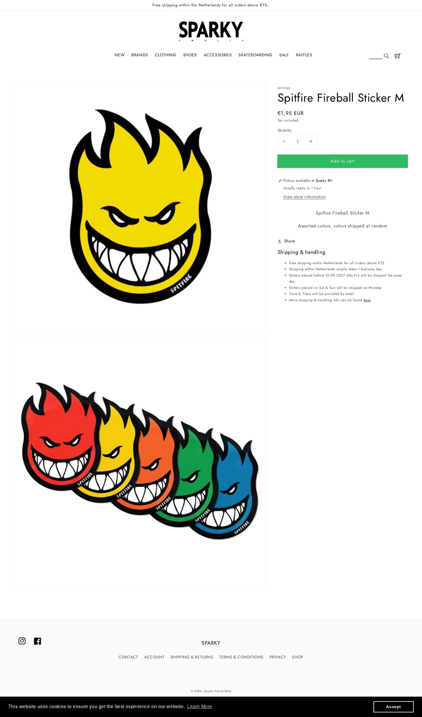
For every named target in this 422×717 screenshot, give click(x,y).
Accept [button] (393, 706)
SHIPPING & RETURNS (192, 657)
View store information (304, 197)
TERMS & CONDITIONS (241, 657)
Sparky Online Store (217, 691)
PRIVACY (278, 657)
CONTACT (128, 657)
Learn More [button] (199, 706)
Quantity (284, 130)
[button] (379, 56)
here (367, 300)
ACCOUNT (154, 657)
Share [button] (289, 241)
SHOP (297, 657)
